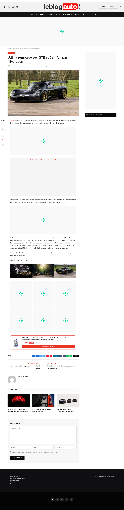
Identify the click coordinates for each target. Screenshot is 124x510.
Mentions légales (15, 476)
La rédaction (14, 66)
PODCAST (113, 7)
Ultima (12, 120)
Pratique (92, 14)
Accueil (10, 48)
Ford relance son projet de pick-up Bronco (41, 410)
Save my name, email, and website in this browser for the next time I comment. (34, 452)
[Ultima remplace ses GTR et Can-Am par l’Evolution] (43, 93)
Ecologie (66, 14)
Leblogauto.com (101, 476)
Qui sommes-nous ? (15, 480)
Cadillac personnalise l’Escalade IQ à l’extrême (65, 410)
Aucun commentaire (53, 66)
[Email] (3, 144)
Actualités (31, 14)
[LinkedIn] (3, 134)
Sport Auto (53, 14)
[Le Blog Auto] (62, 7)
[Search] (120, 7)
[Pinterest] (3, 139)
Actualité (11, 53)
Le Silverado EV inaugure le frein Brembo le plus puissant (18, 410)
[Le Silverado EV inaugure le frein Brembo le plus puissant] (19, 400)
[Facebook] (3, 125)
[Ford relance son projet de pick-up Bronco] (43, 400)
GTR (19, 200)
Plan (11, 484)
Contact (12, 482)
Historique (79, 14)
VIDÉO (103, 7)
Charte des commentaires (17, 478)
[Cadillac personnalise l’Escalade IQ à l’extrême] (68, 400)
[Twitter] (3, 130)
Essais (43, 14)
